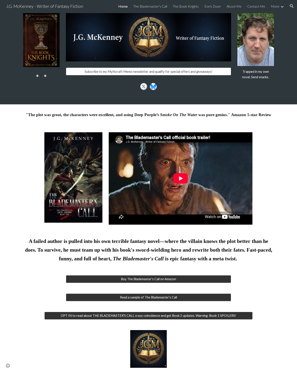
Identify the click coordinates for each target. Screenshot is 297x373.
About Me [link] (234, 6)
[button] (292, 6)
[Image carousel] (41, 45)
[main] (255, 74)
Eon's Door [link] (212, 6)
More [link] (275, 6)
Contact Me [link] (256, 6)
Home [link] (123, 6)
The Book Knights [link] (186, 6)
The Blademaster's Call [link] (150, 6)
